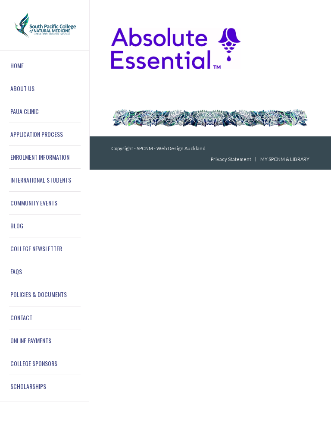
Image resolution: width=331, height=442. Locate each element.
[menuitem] (45, 65)
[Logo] (45, 25)
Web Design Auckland (181, 148)
